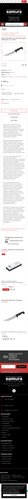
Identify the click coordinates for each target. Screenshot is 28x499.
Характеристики (14, 114)
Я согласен (14, 495)
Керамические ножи (18, 477)
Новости (4, 432)
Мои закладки (6, 461)
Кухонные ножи (5, 475)
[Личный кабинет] (2, 1)
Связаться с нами (7, 450)
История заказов (7, 459)
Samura (13, 72)
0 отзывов (3, 65)
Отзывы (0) (14, 117)
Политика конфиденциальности (11, 428)
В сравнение (25, 65)
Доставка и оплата (7, 419)
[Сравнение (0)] (19, 1)
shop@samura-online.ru (11, 410)
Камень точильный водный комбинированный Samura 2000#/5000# (12, 282)
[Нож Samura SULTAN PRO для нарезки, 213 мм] (13, 51)
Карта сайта (5, 430)
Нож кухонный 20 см (9, 228)
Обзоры (4, 437)
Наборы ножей (16, 475)
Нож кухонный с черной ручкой (9, 230)
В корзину (6, 93)
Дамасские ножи (6, 477)
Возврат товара (6, 463)
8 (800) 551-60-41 (14, 18)
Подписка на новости (8, 448)
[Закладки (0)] (15, 1)
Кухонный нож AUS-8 (20, 228)
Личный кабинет (6, 456)
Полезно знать (6, 434)
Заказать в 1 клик (18, 93)
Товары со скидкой (7, 445)
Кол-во (3, 89)
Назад (4, 29)
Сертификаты (6, 423)
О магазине (5, 416)
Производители (6, 443)
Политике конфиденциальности (11, 492)
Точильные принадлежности (9, 480)
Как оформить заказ (8, 421)
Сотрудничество (6, 425)
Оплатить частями (8, 85)
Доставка (14, 120)
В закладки (23, 65)
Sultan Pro (7, 74)
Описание (14, 110)
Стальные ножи (5, 478)
